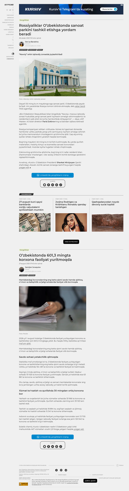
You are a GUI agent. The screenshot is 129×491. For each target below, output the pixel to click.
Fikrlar (11, 27)
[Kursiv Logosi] (9, 4)
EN (13, 10)
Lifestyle (11, 32)
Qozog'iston (10, 56)
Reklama (11, 47)
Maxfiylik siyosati (97, 475)
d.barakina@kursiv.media (32, 45)
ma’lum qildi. (25, 343)
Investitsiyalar (9, 20)
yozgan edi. (79, 429)
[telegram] (66, 470)
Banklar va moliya (8, 22)
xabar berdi (80, 106)
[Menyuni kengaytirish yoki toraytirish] (13, 40)
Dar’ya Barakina (31, 42)
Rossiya (40, 50)
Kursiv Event (10, 34)
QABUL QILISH (90, 481)
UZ (10, 10)
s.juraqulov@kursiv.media (33, 271)
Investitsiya (23, 50)
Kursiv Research (9, 29)
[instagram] (61, 470)
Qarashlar (10, 17)
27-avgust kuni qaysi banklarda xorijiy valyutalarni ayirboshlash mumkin (31, 206)
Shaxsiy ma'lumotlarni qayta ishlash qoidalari (106, 478)
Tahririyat (10, 45)
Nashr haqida (62, 475)
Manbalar (11, 25)
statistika (32, 275)
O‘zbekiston (32, 50)
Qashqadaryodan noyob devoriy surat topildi (105, 203)
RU (7, 10)
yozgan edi (24, 167)
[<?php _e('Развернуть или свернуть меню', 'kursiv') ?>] (13, 53)
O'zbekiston (10, 59)
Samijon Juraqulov (33, 267)
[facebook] (56, 470)
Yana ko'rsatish (71, 242)
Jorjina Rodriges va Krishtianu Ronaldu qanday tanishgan (70, 205)
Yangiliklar (10, 15)
